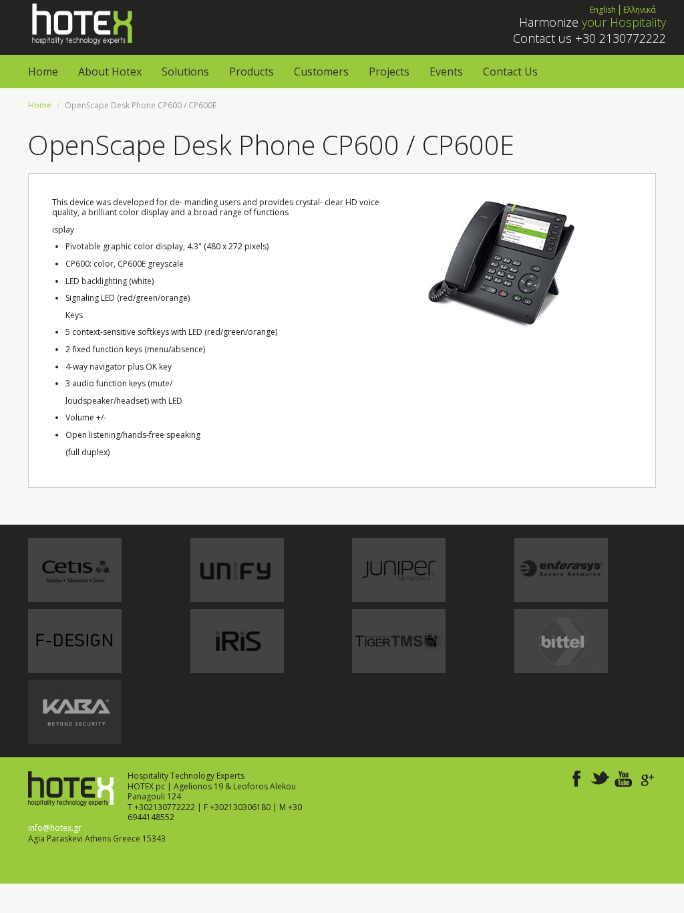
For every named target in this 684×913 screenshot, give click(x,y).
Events (446, 71)
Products (251, 71)
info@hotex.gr (54, 827)
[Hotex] (81, 23)
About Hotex (110, 71)
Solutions (185, 71)
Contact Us (510, 71)
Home (43, 71)
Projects (389, 71)
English (603, 9)
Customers (321, 71)
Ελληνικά (639, 9)
